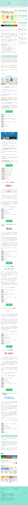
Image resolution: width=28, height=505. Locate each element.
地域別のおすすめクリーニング (20, 5)
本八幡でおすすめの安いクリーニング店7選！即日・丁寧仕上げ (22, 30)
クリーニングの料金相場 (14, 5)
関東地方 (2, 453)
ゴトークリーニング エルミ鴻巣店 (6, 49)
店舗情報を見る (9, 304)
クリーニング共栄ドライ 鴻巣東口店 (7, 47)
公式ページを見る (9, 111)
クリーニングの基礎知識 (9, 5)
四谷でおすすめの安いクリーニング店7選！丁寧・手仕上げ (22, 25)
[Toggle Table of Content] (15, 44)
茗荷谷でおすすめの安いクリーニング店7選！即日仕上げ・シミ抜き (22, 34)
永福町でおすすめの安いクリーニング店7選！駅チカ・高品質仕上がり (22, 38)
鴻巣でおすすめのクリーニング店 (6, 45)
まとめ (3, 52)
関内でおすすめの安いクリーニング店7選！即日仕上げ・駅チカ (22, 43)
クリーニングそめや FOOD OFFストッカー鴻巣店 (8, 48)
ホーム (6, 5)
